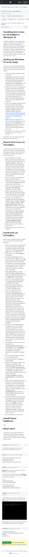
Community (20, 550)
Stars (21, 19)
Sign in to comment (22, 544)
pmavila (4, 467)
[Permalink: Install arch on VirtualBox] (2, 234)
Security (12, 550)
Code (4, 19)
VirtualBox (18, 44)
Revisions (12, 19)
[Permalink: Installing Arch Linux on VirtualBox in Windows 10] (2, 35)
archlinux (13, 49)
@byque (4, 470)
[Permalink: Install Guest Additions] (2, 420)
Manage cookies (9, 551)
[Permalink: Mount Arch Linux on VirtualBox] (2, 144)
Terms (4, 550)
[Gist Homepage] (10, 2)
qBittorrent (11, 77)
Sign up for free (6, 542)
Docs (25, 550)
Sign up (25, 2)
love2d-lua (5, 528)
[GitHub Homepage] (10, 553)
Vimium (11, 132)
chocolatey (8, 75)
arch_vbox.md (16, 11)
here (7, 242)
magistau (4, 493)
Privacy (8, 550)
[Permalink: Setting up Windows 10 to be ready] (2, 61)
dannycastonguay (6, 11)
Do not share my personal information (20, 551)
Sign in (20, 2)
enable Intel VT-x (17, 172)
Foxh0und (4, 445)
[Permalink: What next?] (2, 429)
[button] (19, 16)
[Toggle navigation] (2, 2)
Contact (3, 551)
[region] (14, 235)
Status (16, 550)
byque (3, 454)
